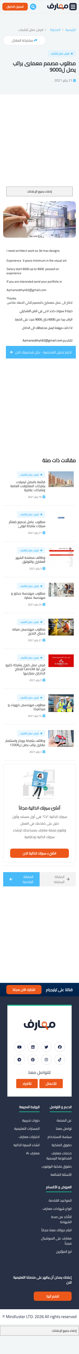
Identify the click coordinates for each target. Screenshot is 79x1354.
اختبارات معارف (29, 1136)
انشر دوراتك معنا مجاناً (56, 1230)
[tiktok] (60, 1059)
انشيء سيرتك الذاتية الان (39, 853)
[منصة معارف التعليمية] (57, 6)
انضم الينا (52, 1296)
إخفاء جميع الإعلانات (39, 191)
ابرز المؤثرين (64, 1251)
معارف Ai (33, 1153)
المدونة (55, 29)
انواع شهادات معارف (57, 1208)
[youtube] (19, 1047)
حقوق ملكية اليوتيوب (57, 1166)
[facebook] (60, 1047)
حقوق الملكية (62, 1144)
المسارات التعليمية (27, 1128)
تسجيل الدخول (15, 6)
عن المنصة (64, 1120)
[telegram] (19, 1059)
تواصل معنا (64, 1128)
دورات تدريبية (31, 1120)
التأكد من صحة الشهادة (61, 1219)
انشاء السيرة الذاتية (26, 1144)
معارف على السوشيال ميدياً (56, 1241)
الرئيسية (70, 29)
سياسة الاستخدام (60, 1136)
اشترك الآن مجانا (24, 989)
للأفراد (27, 1083)
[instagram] (46, 1059)
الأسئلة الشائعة (61, 1174)
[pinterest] (33, 1059)
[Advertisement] (39, 145)
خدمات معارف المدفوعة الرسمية (59, 1156)
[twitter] (46, 1047)
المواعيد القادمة (60, 1200)
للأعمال (51, 1083)
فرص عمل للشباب (30, 29)
